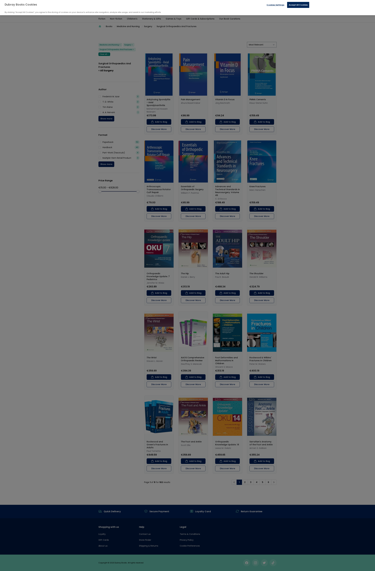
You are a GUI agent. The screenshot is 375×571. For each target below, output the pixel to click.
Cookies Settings (275, 5)
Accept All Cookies (298, 5)
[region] (187, 7)
